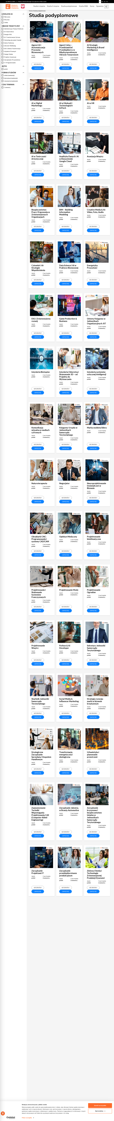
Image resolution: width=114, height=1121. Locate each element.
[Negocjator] (69, 470)
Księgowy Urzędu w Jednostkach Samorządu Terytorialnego (68, 431)
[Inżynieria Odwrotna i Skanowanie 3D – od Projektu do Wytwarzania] (69, 358)
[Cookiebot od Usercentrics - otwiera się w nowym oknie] (11, 1118)
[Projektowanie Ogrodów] (97, 576)
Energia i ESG (8, 34)
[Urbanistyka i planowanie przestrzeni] (97, 738)
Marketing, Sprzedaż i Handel (12, 40)
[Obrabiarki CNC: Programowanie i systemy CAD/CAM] (41, 523)
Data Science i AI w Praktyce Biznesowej (68, 266)
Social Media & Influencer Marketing (69, 700)
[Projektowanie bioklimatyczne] (97, 523)
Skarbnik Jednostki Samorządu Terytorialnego (40, 701)
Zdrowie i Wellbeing (10, 45)
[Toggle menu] (106, 6)
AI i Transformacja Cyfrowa (12, 37)
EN (102, 1)
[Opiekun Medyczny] (69, 523)
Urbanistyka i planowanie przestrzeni (93, 754)
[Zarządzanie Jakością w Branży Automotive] (69, 794)
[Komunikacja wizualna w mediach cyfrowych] (41, 414)
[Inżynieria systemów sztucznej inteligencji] (97, 358)
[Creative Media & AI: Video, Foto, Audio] (97, 196)
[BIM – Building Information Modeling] (69, 196)
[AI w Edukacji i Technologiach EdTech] (69, 89)
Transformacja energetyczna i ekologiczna (66, 754)
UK (104, 1)
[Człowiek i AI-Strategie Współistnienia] (41, 252)
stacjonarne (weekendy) (11, 81)
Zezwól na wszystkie (100, 1105)
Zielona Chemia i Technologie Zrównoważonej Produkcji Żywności (96, 874)
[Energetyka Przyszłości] (97, 252)
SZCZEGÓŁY (38, 64)
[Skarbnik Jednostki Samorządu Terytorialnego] (41, 685)
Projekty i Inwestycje (10, 57)
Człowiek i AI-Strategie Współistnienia (38, 267)
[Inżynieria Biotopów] (41, 358)
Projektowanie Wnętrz (38, 646)
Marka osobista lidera (97, 427)
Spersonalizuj (99, 1111)
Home (30, 11)
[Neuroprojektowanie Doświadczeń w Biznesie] (97, 470)
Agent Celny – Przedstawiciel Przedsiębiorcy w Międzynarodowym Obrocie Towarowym (68, 50)
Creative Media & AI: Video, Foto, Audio (96, 210)
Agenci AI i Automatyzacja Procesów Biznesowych (38, 48)
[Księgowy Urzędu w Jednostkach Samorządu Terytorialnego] (69, 414)
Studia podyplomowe (69, 6)
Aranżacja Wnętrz (95, 156)
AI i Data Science (9, 31)
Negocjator (64, 483)
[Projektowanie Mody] (69, 576)
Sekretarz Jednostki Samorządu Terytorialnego (96, 648)
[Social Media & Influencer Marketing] (69, 685)
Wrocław (7, 19)
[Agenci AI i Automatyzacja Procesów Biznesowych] (41, 31)
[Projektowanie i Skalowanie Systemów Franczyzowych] (41, 576)
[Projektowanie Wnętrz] (41, 632)
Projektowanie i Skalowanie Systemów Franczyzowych (38, 593)
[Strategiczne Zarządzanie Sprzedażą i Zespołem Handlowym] (41, 738)
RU (107, 1)
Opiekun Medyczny (68, 536)
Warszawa (7, 17)
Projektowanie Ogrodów (93, 591)
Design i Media (8, 54)
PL (100, 1)
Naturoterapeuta (39, 483)
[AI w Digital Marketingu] (41, 89)
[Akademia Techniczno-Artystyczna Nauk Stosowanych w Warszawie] (12, 6)
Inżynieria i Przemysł (10, 51)
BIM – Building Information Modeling (66, 212)
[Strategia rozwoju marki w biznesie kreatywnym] (97, 685)
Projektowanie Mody (68, 590)
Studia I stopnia (39, 6)
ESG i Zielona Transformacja (12, 48)
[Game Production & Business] (69, 305)
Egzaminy (99, 6)
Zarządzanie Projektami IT (37, 872)
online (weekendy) (9, 75)
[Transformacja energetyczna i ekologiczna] (69, 738)
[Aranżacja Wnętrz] (97, 143)
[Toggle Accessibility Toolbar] (3, 1113)
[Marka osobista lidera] (97, 414)
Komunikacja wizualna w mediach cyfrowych (40, 430)
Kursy (92, 6)
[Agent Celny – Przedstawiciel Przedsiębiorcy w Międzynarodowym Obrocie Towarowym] (69, 31)
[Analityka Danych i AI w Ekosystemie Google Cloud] (69, 143)
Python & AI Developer (64, 646)
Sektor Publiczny (9, 43)
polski (6, 69)
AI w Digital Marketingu (36, 104)
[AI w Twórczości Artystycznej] (41, 143)
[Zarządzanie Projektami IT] (41, 857)
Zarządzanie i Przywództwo (12, 60)
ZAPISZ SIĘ (37, 68)
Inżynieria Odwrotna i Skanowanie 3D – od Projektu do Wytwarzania (69, 375)
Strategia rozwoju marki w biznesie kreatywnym (95, 701)
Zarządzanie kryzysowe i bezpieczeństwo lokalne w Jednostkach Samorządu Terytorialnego (94, 815)
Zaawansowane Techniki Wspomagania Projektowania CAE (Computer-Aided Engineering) (40, 814)
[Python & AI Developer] (69, 632)
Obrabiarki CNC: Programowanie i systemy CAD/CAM (40, 539)
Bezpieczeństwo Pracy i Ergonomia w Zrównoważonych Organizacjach (40, 213)
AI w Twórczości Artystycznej (38, 157)
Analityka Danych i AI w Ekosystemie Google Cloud (69, 158)
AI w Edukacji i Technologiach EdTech (66, 105)
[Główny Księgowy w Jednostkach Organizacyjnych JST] (97, 305)
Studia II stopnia (53, 6)
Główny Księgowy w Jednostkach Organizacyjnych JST (96, 321)
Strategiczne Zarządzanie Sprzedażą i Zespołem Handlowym (41, 756)
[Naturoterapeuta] (41, 470)
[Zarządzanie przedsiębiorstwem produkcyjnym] (69, 857)
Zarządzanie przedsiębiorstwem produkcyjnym (68, 873)
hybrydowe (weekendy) (11, 78)
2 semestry (7, 87)
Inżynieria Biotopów (40, 372)
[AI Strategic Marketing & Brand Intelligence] (97, 31)
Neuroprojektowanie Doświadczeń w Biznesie (96, 485)
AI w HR (90, 103)
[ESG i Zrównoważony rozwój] (41, 305)
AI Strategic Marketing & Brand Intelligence (95, 47)
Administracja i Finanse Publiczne (13, 29)
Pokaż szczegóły (27, 1117)
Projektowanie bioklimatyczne (94, 537)
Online (6, 22)
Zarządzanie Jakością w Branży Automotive (69, 809)
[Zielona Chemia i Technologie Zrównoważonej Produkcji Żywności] (97, 857)
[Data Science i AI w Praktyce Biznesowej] (69, 252)
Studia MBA (83, 6)
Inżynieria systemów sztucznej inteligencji (96, 373)
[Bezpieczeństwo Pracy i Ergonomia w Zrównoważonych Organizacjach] (41, 196)
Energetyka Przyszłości (92, 266)
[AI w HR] (97, 89)
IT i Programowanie (10, 62)
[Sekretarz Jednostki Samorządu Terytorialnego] (97, 632)
